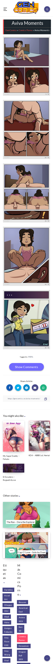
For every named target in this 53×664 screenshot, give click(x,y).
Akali (6, 616)
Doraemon (24, 646)
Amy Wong (7, 653)
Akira (6, 622)
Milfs (30, 356)
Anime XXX (22, 619)
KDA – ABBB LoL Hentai (39, 455)
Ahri (6, 611)
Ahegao (8, 605)
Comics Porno (25, 30)
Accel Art (7, 597)
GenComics (11, 30)
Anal (6, 660)
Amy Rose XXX (6, 641)
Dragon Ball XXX (22, 655)
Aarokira (8, 589)
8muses (22, 602)
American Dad (23, 610)
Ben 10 (21, 629)
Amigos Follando (8, 630)
